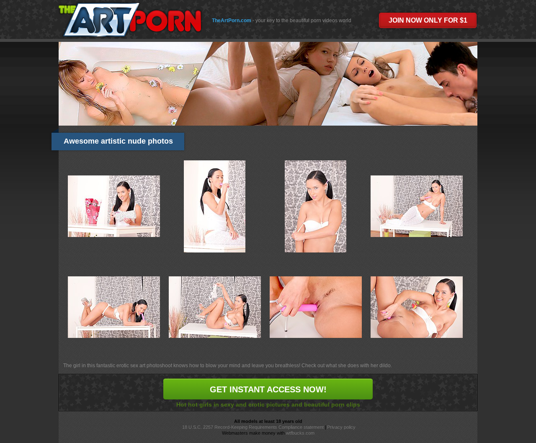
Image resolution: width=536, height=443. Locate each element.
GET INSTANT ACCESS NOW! (268, 389)
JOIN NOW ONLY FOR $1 (428, 20)
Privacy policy (341, 427)
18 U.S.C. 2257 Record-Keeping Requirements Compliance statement (253, 427)
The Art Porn (130, 19)
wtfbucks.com (300, 432)
